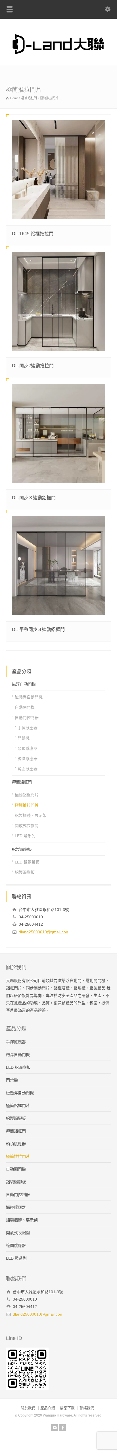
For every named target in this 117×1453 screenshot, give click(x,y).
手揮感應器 (27, 728)
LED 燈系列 (25, 836)
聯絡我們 (87, 1408)
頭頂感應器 (27, 748)
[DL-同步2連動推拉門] (58, 301)
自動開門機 (25, 707)
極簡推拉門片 (27, 805)
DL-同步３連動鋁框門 (34, 497)
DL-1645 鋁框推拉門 (32, 233)
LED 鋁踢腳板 (27, 862)
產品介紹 (47, 1408)
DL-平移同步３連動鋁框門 (38, 629)
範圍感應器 (27, 769)
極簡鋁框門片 (27, 795)
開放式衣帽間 (27, 825)
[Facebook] (62, 1427)
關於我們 (28, 1408)
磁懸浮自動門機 (29, 697)
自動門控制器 (27, 717)
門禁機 (24, 738)
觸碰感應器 (27, 758)
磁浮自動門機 (24, 684)
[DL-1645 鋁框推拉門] (58, 169)
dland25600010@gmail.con (43, 932)
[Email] (54, 1427)
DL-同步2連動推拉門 (33, 365)
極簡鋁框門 (22, 782)
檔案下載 (67, 1408)
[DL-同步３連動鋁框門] (58, 433)
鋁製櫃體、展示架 (31, 815)
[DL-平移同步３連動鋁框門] (58, 565)
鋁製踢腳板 (22, 849)
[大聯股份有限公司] (58, 57)
